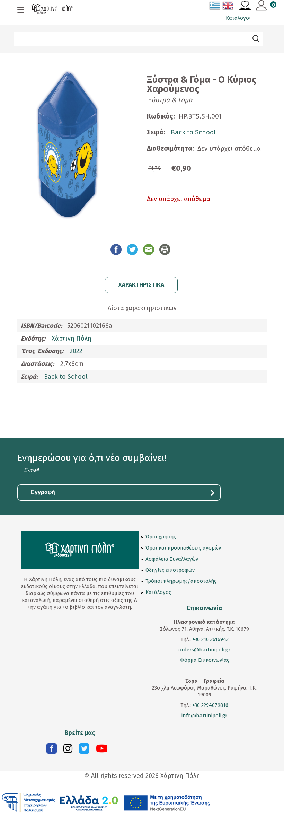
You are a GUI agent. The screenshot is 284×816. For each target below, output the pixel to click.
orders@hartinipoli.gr (204, 650)
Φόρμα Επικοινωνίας (204, 660)
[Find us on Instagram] (67, 750)
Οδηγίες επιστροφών (170, 570)
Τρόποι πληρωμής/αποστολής (180, 581)
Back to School (193, 132)
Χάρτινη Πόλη (71, 338)
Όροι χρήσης (160, 537)
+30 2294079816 (209, 705)
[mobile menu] (20, 10)
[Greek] (215, 7)
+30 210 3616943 (210, 639)
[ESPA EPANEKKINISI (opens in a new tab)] (106, 802)
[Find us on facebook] (51, 750)
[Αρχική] (52, 9)
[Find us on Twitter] (84, 750)
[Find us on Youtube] (102, 750)
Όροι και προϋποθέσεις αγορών (183, 548)
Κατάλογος (158, 592)
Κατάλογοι (238, 18)
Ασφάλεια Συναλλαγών (171, 559)
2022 (76, 351)
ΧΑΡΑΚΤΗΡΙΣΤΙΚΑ (141, 284)
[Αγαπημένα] (245, 6)
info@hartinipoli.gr (204, 715)
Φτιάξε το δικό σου (40, 55)
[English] (228, 7)
